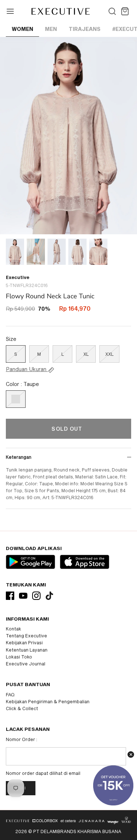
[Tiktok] (49, 596)
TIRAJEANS (84, 29)
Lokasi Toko (19, 656)
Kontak (13, 628)
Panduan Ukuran (27, 369)
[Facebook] (10, 596)
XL (86, 354)
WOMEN (22, 29)
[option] (68, 135)
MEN (51, 29)
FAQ (10, 694)
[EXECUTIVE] (60, 11)
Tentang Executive (26, 635)
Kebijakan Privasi (24, 642)
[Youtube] (23, 596)
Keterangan (18, 456)
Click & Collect (22, 708)
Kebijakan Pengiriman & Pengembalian (48, 701)
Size (11, 339)
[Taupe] (16, 399)
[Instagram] (36, 596)
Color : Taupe (22, 384)
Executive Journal (25, 663)
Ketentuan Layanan (26, 649)
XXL (109, 354)
